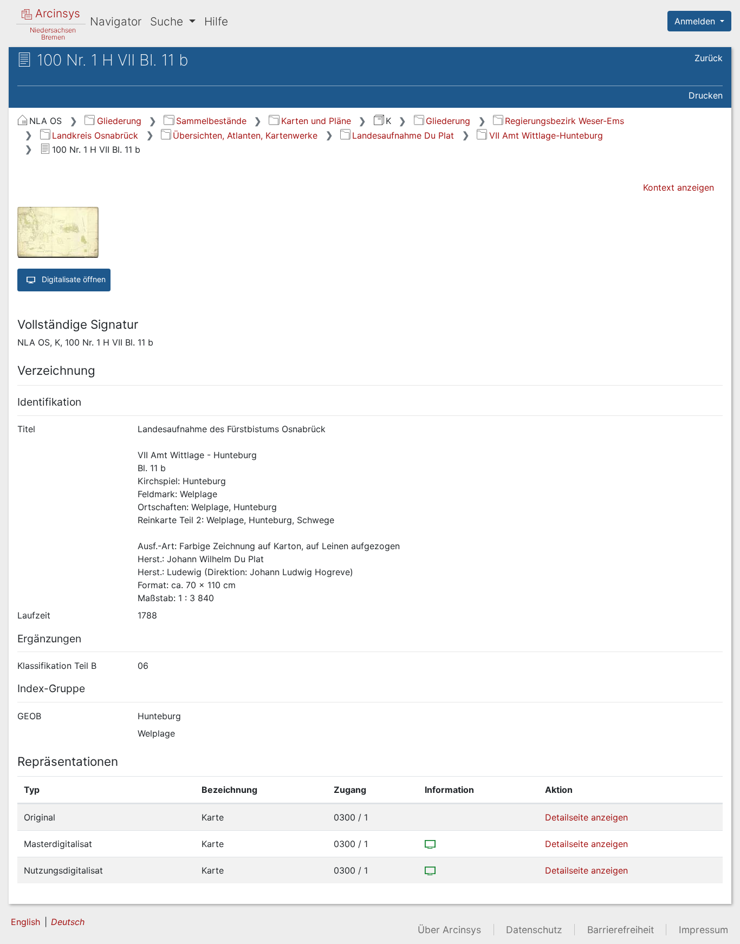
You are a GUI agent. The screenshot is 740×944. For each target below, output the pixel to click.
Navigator (115, 21)
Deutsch (68, 921)
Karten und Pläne (315, 120)
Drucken (706, 95)
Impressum (703, 929)
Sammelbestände (211, 120)
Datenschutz (534, 929)
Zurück (708, 58)
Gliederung (119, 120)
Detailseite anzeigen (586, 817)
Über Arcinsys (449, 929)
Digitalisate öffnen (73, 279)
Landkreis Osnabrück (95, 135)
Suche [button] (168, 21)
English (25, 921)
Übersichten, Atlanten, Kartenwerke (245, 135)
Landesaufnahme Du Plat (403, 135)
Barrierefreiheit (620, 929)
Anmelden (696, 21)
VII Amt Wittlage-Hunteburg (545, 135)
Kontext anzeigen (678, 187)
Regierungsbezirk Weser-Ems (564, 120)
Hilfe (216, 21)
